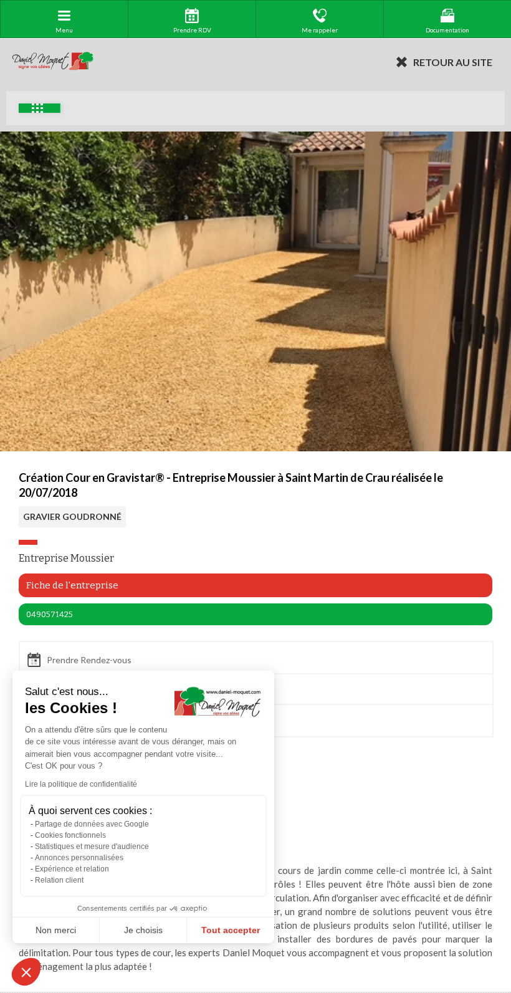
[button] (26, 972)
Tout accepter (230, 930)
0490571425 (49, 614)
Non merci (56, 930)
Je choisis (143, 930)
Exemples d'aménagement (39, 108)
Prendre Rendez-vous (89, 660)
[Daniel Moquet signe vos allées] (53, 62)
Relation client (59, 880)
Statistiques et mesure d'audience (92, 846)
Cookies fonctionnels (70, 835)
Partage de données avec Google (92, 824)
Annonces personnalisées (79, 857)
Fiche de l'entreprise (72, 585)
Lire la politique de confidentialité (81, 784)
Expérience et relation (72, 869)
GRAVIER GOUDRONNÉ (72, 516)
